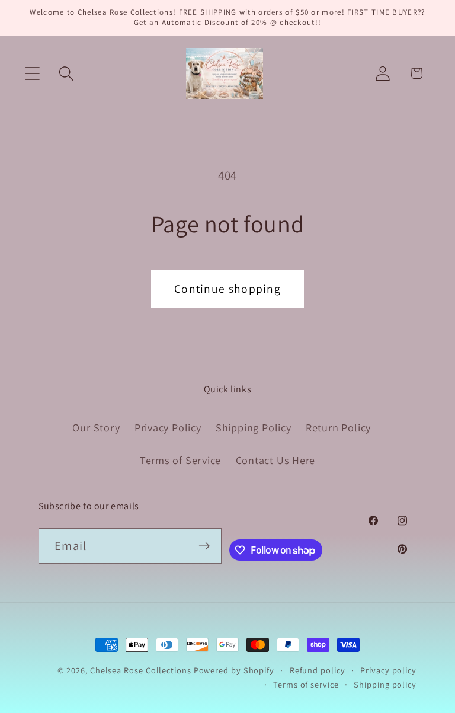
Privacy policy (388, 670)
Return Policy (338, 427)
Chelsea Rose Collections (142, 670)
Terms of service (306, 684)
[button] (32, 73)
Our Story (96, 427)
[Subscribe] (204, 546)
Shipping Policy (253, 427)
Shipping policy (385, 684)
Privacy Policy (167, 427)
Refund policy (317, 670)
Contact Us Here (276, 460)
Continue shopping (227, 288)
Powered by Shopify (234, 670)
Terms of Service (180, 460)
